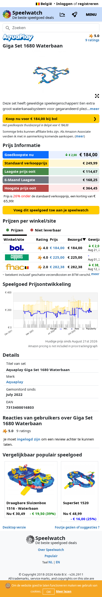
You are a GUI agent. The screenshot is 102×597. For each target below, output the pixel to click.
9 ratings (92, 40)
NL (50, 562)
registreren (88, 3)
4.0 (45, 247)
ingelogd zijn (28, 439)
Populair (51, 556)
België (46, 3)
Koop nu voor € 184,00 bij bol (51, 118)
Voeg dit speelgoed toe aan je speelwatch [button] (51, 210)
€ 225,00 (57, 257)
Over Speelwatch (51, 550)
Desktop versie (14, 527)
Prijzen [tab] (17, 230)
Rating (42, 239)
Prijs (54, 239)
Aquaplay (14, 381)
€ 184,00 (57, 247)
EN (58, 562)
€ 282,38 (57, 266)
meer (94, 108)
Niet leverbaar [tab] (48, 230)
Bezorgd (75, 239)
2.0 (45, 266)
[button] (97, 95)
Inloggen (64, 3)
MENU (91, 14)
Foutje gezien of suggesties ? (77, 527)
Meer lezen (63, 591)
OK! (48, 592)
